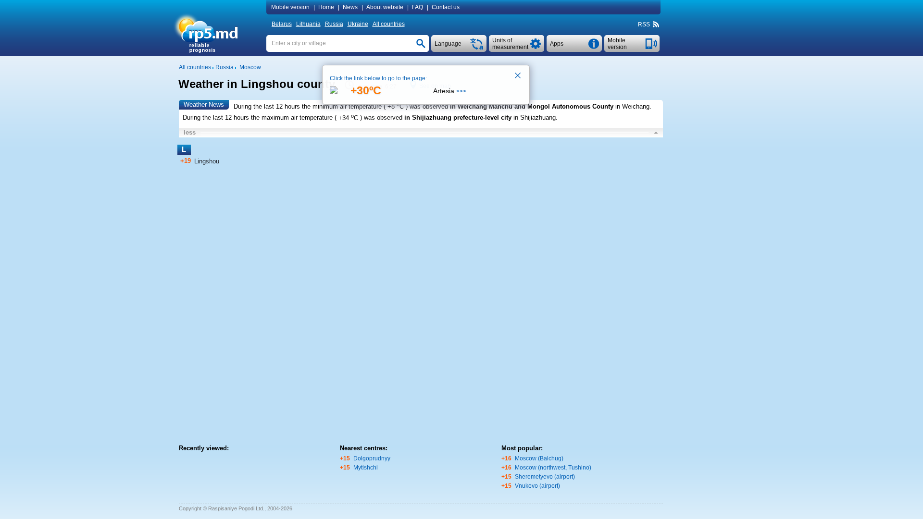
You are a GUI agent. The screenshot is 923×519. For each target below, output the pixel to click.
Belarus (282, 24)
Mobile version (290, 7)
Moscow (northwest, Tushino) (553, 467)
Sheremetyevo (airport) (545, 476)
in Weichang (632, 106)
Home (326, 7)
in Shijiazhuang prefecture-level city (457, 118)
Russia (334, 24)
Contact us (446, 7)
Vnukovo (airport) (537, 485)
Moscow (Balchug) (539, 458)
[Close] (518, 76)
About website (384, 7)
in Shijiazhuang (534, 118)
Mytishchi (365, 467)
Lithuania (308, 24)
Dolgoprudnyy (371, 458)
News (350, 7)
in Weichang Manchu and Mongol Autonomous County (531, 106)
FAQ (417, 7)
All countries (389, 24)
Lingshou (206, 161)
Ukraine (358, 24)
